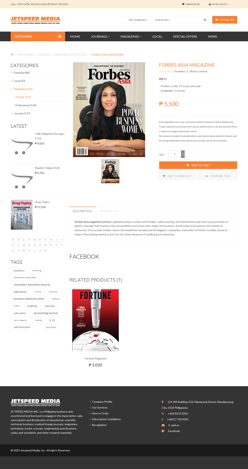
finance (17, 306)
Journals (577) (22, 113)
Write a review (198, 71)
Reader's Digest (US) (47, 167)
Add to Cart (200, 165)
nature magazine (20, 320)
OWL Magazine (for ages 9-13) (50, 136)
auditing (32, 305)
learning (37, 292)
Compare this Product (219, 177)
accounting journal (46, 313)
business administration (29, 298)
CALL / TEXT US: (39, 4)
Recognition (99, 425)
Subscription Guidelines (106, 419)
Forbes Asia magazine (107, 54)
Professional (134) (26, 105)
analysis (56, 298)
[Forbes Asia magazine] (110, 170)
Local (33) (19, 80)
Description (82, 211)
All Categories (137, 19)
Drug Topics (42, 202)
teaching (36, 270)
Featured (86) (22, 72)
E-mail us (174, 425)
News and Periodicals (70, 54)
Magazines (26, 54)
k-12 (52, 320)
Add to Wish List (179, 176)
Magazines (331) (23, 89)
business (19, 270)
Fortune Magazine (95, 358)
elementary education (25, 277)
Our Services (99, 407)
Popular (44, 54)
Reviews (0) (108, 211)
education (20, 291)
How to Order (100, 413)
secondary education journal (32, 284)
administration (22, 327)
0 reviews (180, 71)
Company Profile (101, 401)
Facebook (174, 431)
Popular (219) (23, 96)
